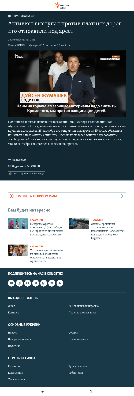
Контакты (14, 312)
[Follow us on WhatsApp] (43, 283)
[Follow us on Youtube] (11, 283)
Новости (13, 333)
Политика (14, 346)
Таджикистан (16, 379)
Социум (73, 333)
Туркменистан (78, 366)
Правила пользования (82, 312)
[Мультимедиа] (43, 391)
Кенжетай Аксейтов (58, 45)
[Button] (17, 160)
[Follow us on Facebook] (27, 283)
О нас (11, 306)
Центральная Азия (21, 16)
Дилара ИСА (36, 45)
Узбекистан (76, 373)
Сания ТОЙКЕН (18, 45)
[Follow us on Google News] (51, 283)
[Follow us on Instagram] (19, 283)
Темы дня (97, 220)
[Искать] (91, 391)
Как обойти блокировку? (84, 306)
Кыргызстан (15, 373)
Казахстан (36, 220)
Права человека (78, 339)
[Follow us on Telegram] (35, 283)
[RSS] (60, 283)
